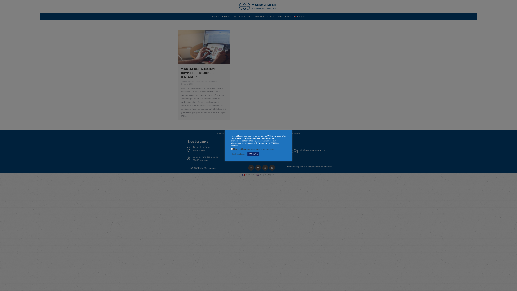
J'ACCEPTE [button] (253, 154)
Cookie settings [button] (238, 154)
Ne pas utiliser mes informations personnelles (253, 149)
